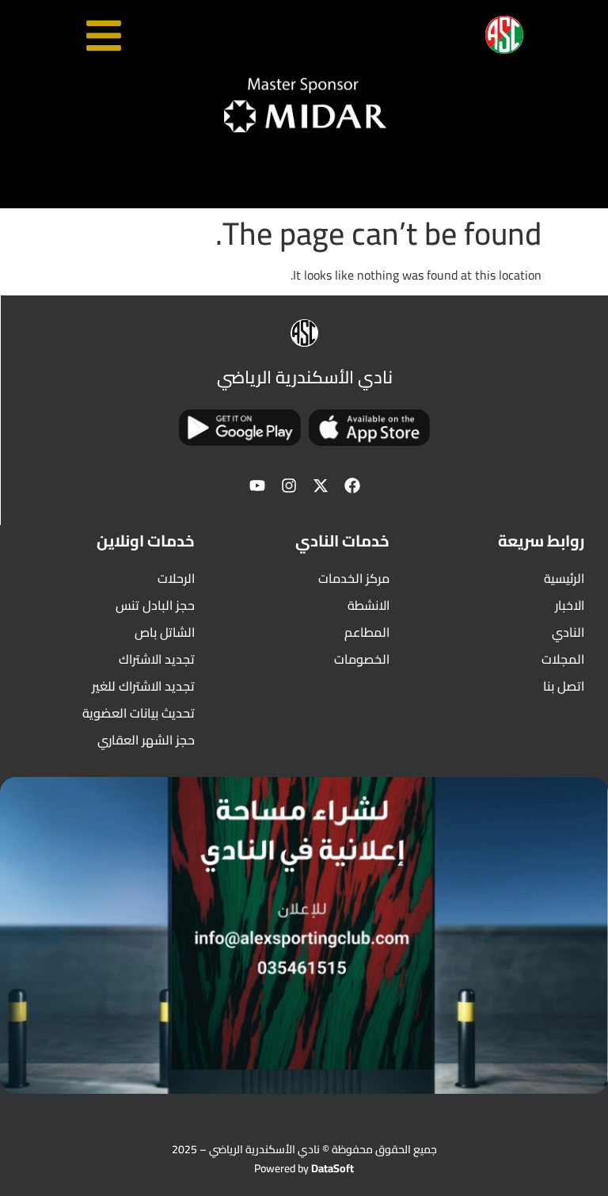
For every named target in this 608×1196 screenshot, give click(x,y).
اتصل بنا (563, 686)
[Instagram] (289, 485)
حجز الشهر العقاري (146, 740)
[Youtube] (257, 485)
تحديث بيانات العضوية (138, 713)
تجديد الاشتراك (157, 659)
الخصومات (362, 659)
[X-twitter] (320, 485)
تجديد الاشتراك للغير (143, 686)
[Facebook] (352, 485)
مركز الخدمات (354, 578)
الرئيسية (564, 578)
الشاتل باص (165, 632)
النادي (568, 632)
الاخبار (569, 605)
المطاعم (367, 632)
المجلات (563, 659)
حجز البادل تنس (155, 605)
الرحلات (176, 578)
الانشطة (369, 605)
